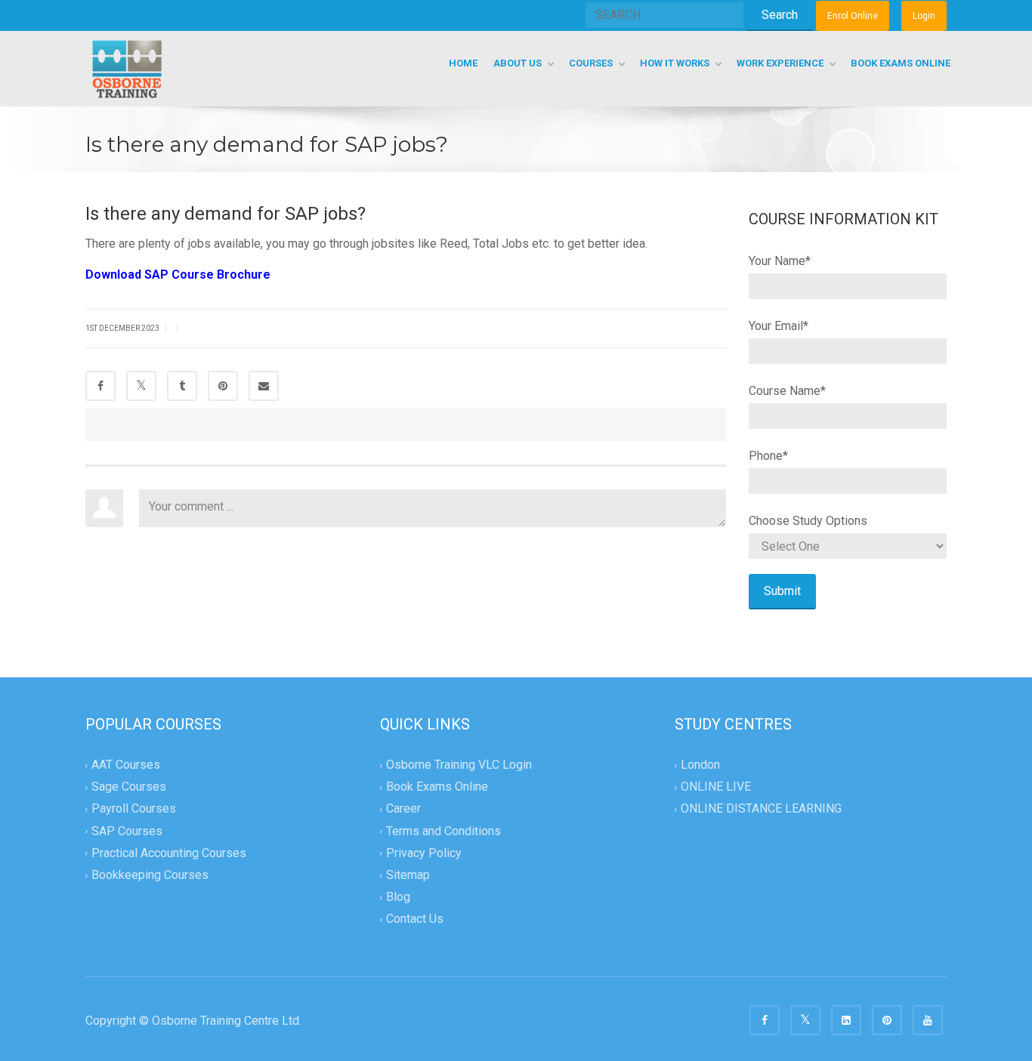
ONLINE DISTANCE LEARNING (761, 809)
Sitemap (408, 875)
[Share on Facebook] (100, 386)
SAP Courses (126, 831)
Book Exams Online (437, 787)
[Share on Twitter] (141, 386)
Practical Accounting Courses (168, 853)
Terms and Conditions (443, 831)
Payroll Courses (133, 809)
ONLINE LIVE (716, 787)
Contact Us (414, 918)
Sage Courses (128, 787)
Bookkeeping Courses (150, 875)
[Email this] (264, 386)
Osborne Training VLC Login (459, 764)
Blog (398, 897)
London (700, 764)
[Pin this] (223, 386)
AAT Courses (125, 764)
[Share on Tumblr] (182, 386)
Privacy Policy (424, 853)
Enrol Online (852, 16)
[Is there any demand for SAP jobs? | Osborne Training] (126, 68)
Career (403, 809)
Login (924, 16)
